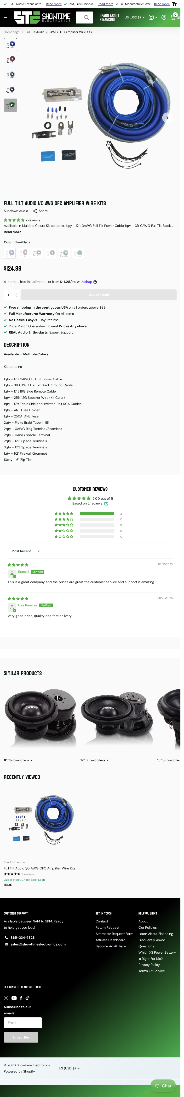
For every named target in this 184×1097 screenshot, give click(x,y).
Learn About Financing (155, 934)
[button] (14, 220)
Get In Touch (104, 913)
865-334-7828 (23, 937)
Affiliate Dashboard (111, 940)
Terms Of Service (151, 971)
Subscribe (21, 1037)
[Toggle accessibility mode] (174, 4)
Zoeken (86, 17)
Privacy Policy (149, 964)
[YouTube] (14, 998)
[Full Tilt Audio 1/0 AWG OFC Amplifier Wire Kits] (40, 820)
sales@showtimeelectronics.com (38, 944)
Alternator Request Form (114, 934)
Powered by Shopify (19, 1071)
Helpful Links (147, 913)
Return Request (107, 927)
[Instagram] (6, 998)
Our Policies (147, 927)
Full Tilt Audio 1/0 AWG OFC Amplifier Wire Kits (39, 868)
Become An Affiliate (111, 946)
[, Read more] (153, 17)
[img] (18, 565)
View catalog (6, 18)
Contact (102, 921)
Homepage (11, 32)
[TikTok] (27, 998)
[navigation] (10, 44)
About (143, 921)
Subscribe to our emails (17, 1010)
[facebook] (21, 998)
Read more (54, 4)
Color (17, 242)
